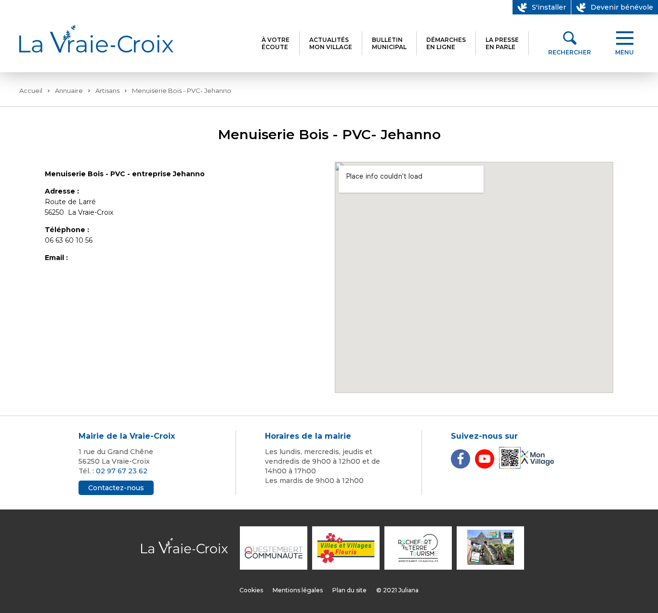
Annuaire (69, 90)
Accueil (30, 90)
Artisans (107, 90)
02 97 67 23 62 (121, 471)
